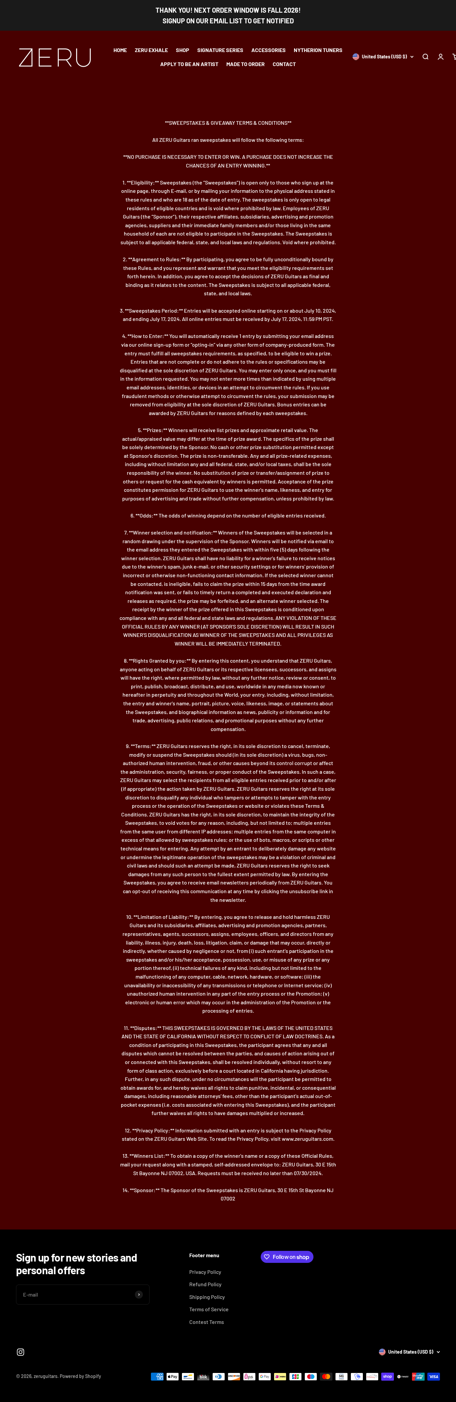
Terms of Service (209, 1309)
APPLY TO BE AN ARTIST (189, 64)
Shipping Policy (207, 1297)
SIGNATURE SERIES (220, 50)
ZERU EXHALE (151, 50)
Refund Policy (205, 1284)
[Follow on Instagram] (20, 1352)
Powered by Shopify (80, 1376)
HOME (120, 50)
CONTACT (284, 64)
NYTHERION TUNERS (318, 50)
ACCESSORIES (268, 50)
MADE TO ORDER (245, 64)
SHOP (182, 50)
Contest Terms (206, 1322)
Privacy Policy (205, 1272)
